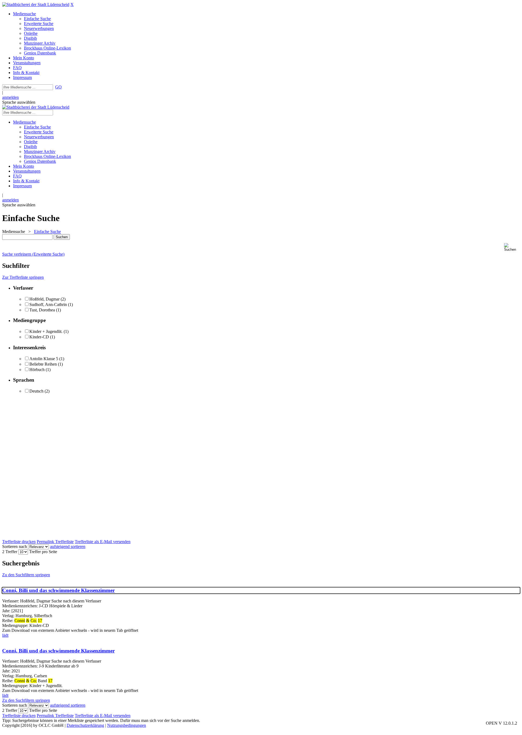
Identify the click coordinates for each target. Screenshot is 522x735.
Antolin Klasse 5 (43, 358)
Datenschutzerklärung (85, 725)
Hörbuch (37, 369)
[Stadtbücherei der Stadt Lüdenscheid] (35, 4)
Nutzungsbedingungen (126, 725)
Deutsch (36, 391)
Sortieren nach (14, 546)
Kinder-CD (39, 337)
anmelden (10, 97)
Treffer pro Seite (43, 551)
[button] (512, 247)
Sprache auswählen (18, 102)
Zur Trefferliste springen (23, 277)
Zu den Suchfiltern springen (26, 574)
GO (58, 87)
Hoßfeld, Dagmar (44, 299)
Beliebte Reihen (43, 364)
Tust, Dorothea (42, 310)
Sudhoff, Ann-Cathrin (48, 304)
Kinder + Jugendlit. (46, 331)
